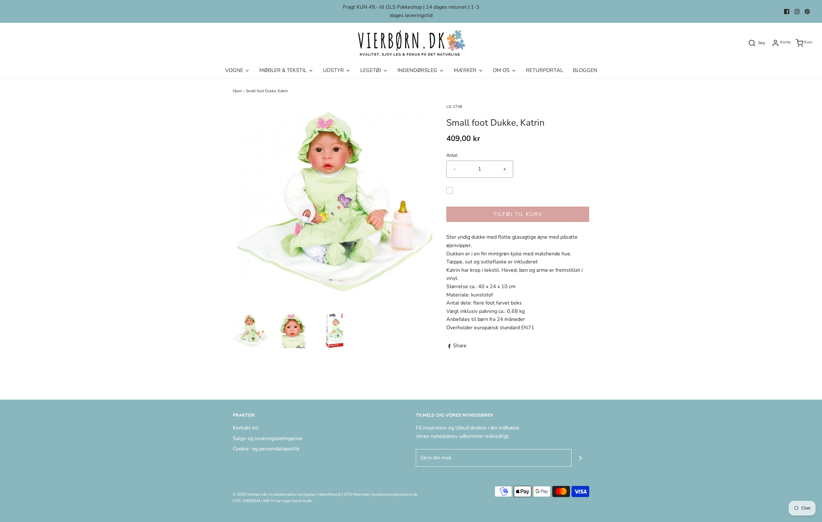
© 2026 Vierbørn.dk (250, 494)
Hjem (237, 90)
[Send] (580, 458)
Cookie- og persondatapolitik (266, 448)
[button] (250, 330)
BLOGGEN (585, 70)
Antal (452, 155)
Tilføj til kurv (518, 214)
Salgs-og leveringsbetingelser (268, 438)
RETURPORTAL (544, 70)
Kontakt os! (246, 427)
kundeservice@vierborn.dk (394, 494)
